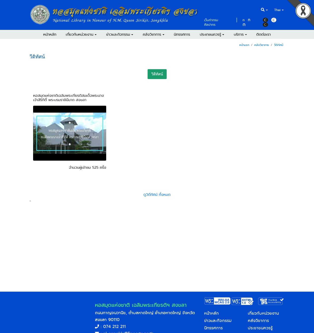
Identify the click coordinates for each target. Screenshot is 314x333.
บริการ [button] (239, 34)
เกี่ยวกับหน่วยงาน (263, 313)
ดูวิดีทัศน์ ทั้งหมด (157, 194)
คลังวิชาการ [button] (152, 34)
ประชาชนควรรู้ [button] (210, 34)
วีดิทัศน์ (278, 45)
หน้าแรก (244, 45)
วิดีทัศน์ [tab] (157, 74)
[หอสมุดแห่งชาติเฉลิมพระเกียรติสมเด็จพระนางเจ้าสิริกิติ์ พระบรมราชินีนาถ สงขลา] (69, 159)
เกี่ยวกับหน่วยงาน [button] (79, 34)
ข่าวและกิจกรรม (217, 321)
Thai (277, 10)
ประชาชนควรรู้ (260, 328)
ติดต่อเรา (263, 34)
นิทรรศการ (182, 34)
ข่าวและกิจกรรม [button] (118, 34)
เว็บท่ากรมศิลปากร (211, 22)
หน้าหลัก (49, 34)
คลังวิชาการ (261, 45)
